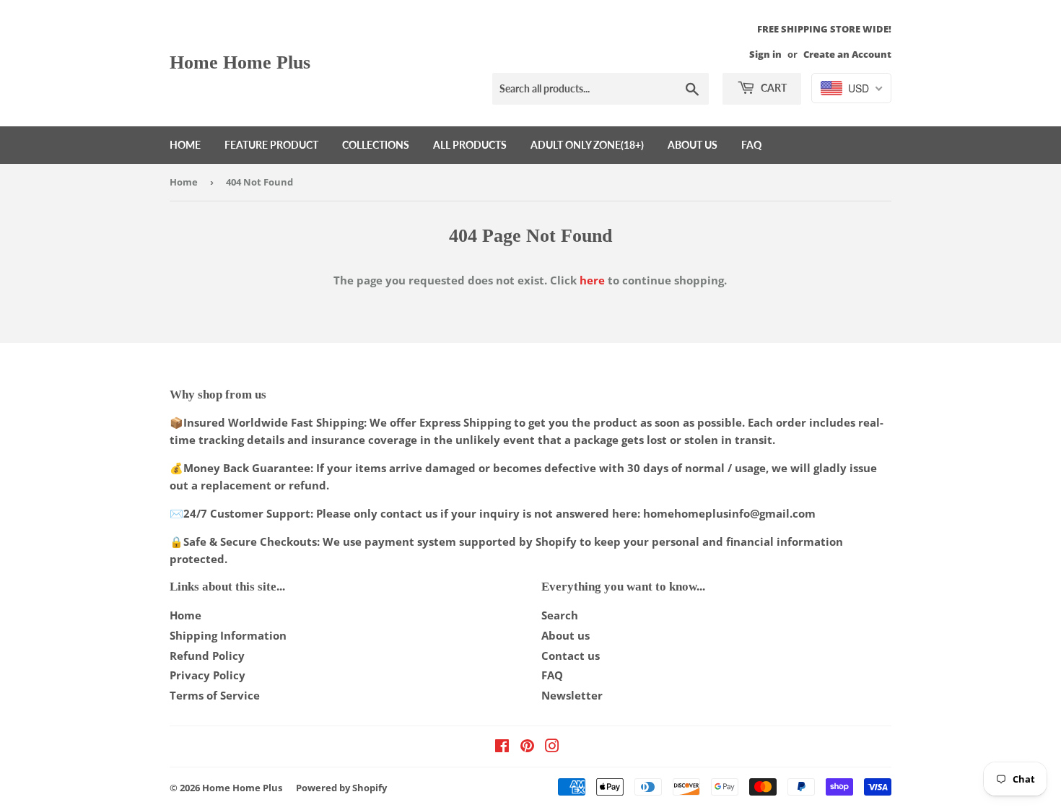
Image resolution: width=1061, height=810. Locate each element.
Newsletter (572, 695)
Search (559, 615)
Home (185, 145)
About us (692, 145)
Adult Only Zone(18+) (587, 145)
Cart (773, 88)
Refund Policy (207, 655)
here (592, 280)
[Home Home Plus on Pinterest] (527, 747)
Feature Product (271, 145)
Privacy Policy (207, 675)
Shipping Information (228, 635)
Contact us (570, 655)
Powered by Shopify (341, 787)
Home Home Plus (240, 62)
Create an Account (847, 54)
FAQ (751, 145)
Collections (375, 145)
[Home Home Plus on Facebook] (502, 747)
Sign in (765, 54)
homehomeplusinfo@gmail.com (729, 513)
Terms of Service (215, 695)
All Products (470, 145)
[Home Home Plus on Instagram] (552, 747)
